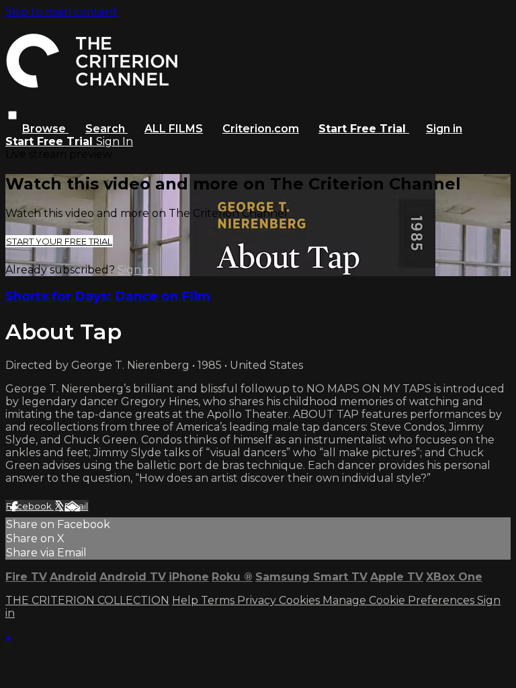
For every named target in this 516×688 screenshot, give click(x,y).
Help (186, 600)
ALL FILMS (173, 128)
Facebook (30, 506)
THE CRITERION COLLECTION (87, 600)
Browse (45, 128)
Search (106, 128)
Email (76, 506)
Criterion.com (260, 128)
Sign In (114, 141)
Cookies (300, 600)
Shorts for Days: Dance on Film (107, 296)
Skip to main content (61, 11)
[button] (12, 115)
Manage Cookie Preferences (399, 600)
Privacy (258, 600)
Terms (219, 600)
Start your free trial (59, 241)
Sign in (444, 128)
